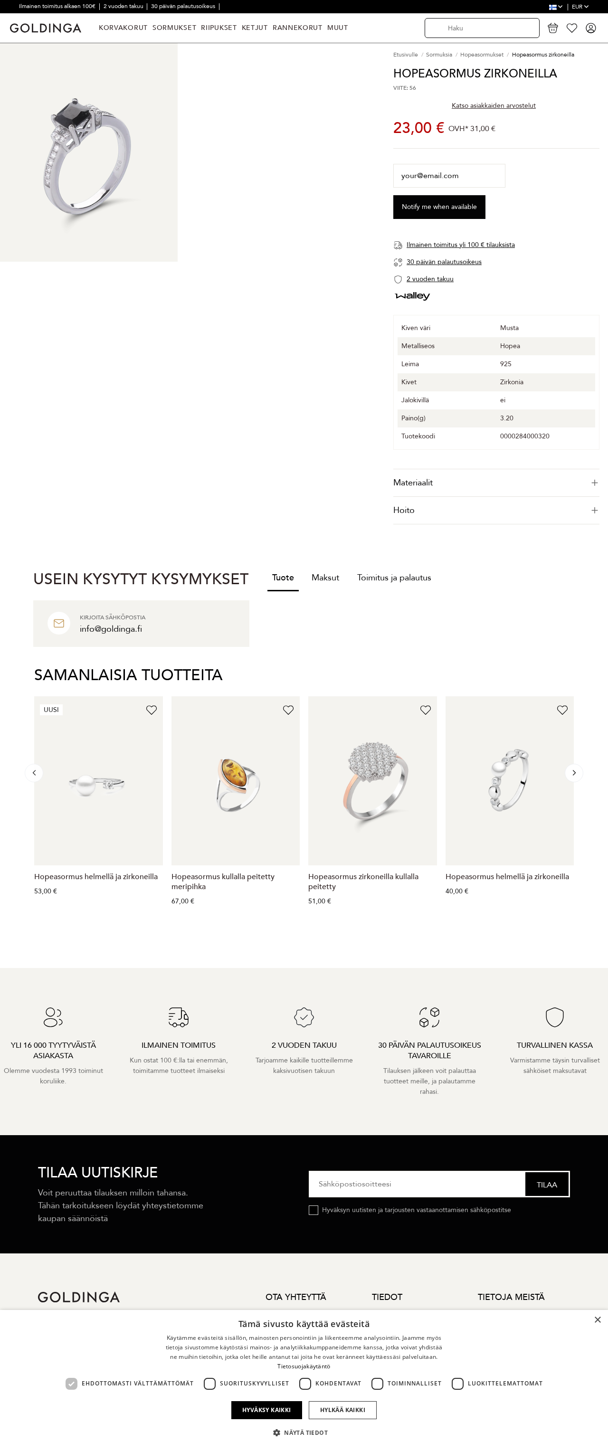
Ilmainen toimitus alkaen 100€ (58, 6)
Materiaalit (413, 483)
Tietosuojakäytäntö (303, 1366)
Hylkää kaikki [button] (342, 1410)
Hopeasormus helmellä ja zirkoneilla (96, 877)
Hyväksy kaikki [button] (266, 1410)
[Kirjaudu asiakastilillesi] (591, 28)
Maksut (325, 578)
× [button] (597, 1320)
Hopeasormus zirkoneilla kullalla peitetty (363, 882)
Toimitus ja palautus (394, 578)
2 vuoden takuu (124, 6)
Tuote (283, 578)
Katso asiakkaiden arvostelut (494, 105)
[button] (304, 1433)
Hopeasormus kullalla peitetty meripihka (223, 882)
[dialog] (304, 1380)
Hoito (404, 510)
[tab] (496, 483)
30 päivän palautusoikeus (184, 6)
